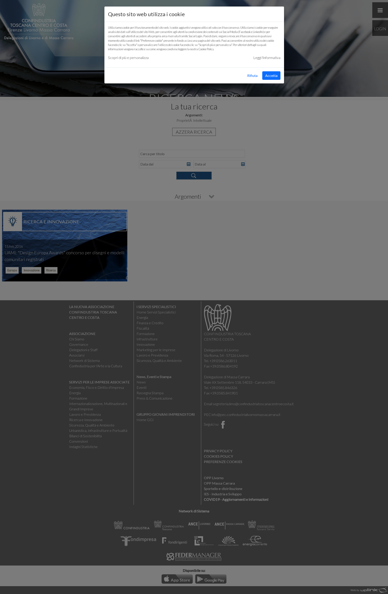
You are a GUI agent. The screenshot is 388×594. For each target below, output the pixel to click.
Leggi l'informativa (266, 57)
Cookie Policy (206, 49)
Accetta (271, 75)
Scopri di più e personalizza (128, 57)
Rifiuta (252, 75)
